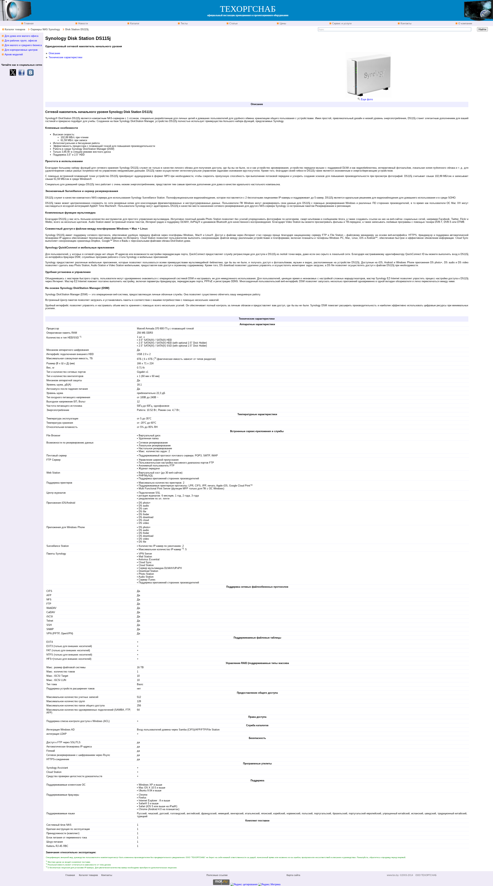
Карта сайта (293, 875)
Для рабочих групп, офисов (21, 40)
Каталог (134, 23)
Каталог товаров (15, 29)
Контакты (405, 23)
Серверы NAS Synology (46, 29)
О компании (465, 23)
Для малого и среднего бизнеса (23, 45)
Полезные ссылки (216, 875)
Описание (54, 53)
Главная (28, 23)
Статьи (233, 23)
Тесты (184, 23)
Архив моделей (14, 54)
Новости (82, 23)
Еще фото (367, 99)
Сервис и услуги (341, 23)
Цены (282, 23)
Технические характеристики (65, 57)
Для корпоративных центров (21, 49)
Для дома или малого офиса (21, 35)
